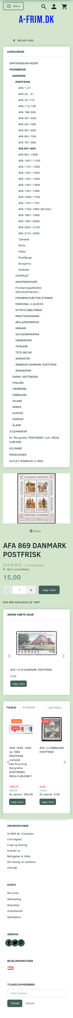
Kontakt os (13, 850)
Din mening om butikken (21, 862)
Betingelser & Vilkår (19, 856)
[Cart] (64, 6)
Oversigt (12, 867)
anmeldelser (34, 565)
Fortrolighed (14, 839)
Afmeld (30, 1003)
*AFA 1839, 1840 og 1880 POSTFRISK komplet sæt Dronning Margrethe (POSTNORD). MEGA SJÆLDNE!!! (20, 762)
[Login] (53, 6)
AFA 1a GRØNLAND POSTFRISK (52, 750)
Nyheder (29, 707)
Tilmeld (15, 1003)
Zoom (37, 531)
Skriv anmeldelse (17, 569)
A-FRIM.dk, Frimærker (20, 833)
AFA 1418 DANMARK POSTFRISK (31, 669)
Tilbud (11, 707)
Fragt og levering (17, 845)
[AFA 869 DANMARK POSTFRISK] (36, 498)
